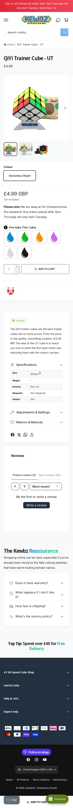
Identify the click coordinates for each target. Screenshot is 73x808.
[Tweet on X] (19, 434)
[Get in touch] (58, 20)
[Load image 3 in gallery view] (41, 149)
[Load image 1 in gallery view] (10, 149)
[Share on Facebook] (12, 434)
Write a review (36, 505)
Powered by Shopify (47, 788)
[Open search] (15, 486)
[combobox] (36, 32)
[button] (6, 20)
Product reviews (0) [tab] (24, 475)
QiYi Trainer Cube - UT (30, 44)
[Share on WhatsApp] (25, 434)
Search (9, 779)
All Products (23, 779)
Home (10, 44)
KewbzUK (30, 788)
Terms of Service (41, 779)
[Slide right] (65, 108)
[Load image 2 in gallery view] (26, 149)
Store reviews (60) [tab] (49, 475)
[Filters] (24, 486)
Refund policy (60, 779)
